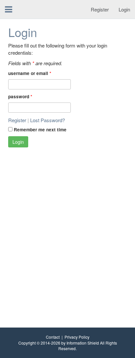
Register (100, 9)
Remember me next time (40, 129)
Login (124, 9)
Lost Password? (47, 120)
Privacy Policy (77, 337)
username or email (29, 73)
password (20, 96)
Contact (53, 337)
